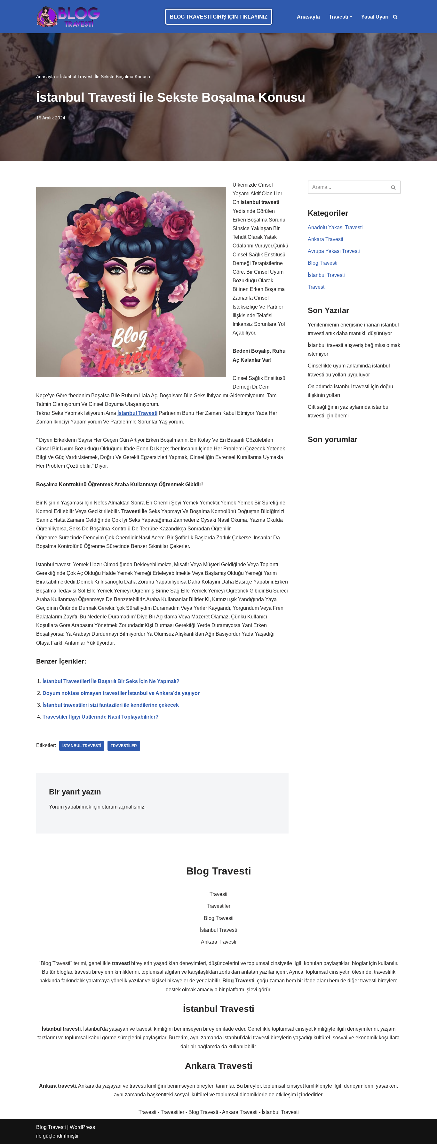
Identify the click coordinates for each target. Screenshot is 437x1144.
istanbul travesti (81, 746)
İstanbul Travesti (326, 275)
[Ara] (395, 16)
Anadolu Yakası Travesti (335, 227)
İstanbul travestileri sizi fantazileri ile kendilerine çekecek (111, 705)
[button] (351, 16)
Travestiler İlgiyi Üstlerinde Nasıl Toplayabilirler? (101, 717)
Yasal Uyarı (374, 17)
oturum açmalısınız (123, 807)
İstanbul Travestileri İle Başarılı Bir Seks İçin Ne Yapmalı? (111, 681)
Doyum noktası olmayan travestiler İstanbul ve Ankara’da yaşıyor (121, 693)
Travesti (317, 287)
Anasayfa (308, 17)
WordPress (82, 1127)
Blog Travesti (323, 263)
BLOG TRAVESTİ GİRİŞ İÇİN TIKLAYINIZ (218, 17)
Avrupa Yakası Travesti (334, 251)
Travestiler (172, 1112)
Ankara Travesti (325, 239)
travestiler (124, 746)
